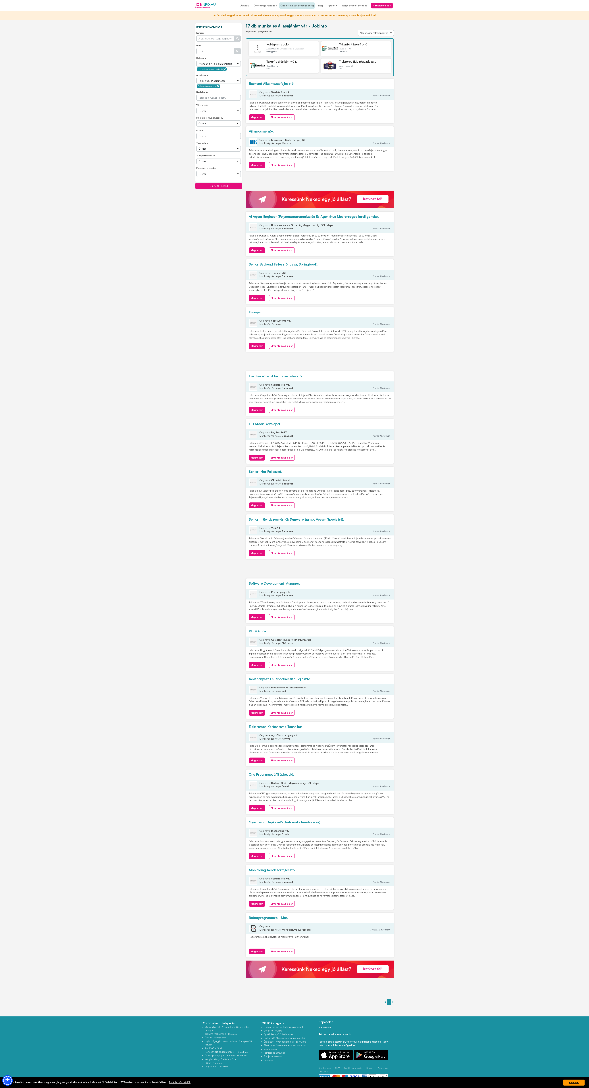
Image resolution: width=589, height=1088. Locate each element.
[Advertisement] (219, 210)
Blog (320, 5)
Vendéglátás (270, 1049)
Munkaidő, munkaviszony (209, 117)
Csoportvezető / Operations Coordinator (228, 1028)
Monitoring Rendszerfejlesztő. (272, 870)
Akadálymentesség (353, 1068)
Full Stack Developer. (265, 424)
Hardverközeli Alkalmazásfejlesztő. (275, 376)
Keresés (200, 32)
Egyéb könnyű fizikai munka (278, 1034)
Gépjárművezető (273, 1056)
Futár (214, 1062)
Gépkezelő (216, 1066)
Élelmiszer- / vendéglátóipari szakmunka (285, 1041)
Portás (215, 1037)
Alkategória (202, 75)
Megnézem (257, 117)
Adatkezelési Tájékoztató (325, 1070)
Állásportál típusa (205, 155)
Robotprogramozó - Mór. (268, 918)
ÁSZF (337, 1068)
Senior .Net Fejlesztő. (265, 471)
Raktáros (268, 1060)
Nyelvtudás (202, 92)
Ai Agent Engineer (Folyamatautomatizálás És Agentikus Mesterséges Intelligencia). (314, 216)
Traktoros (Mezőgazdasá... (357, 61)
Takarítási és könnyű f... (282, 61)
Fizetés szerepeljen (206, 168)
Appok (331, 5)
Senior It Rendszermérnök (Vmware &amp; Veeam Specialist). (296, 519)
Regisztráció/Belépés (354, 5)
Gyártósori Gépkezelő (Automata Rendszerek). (285, 822)
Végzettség (202, 105)
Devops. (255, 312)
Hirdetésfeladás (382, 5)
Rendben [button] (574, 1082)
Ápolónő (213, 1048)
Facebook (383, 1068)
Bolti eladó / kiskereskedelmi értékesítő (284, 1037)
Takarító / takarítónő (353, 44)
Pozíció (200, 130)
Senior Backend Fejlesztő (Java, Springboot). (283, 264)
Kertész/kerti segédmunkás (226, 1051)
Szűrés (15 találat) (218, 186)
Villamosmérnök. (261, 131)
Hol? (198, 45)
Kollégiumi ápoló (277, 44)
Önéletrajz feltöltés (265, 5)
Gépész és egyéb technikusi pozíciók (283, 1026)
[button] (7, 1080)
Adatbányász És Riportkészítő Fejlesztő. (280, 679)
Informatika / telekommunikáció (210, 69)
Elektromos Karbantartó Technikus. (276, 727)
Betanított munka (273, 1030)
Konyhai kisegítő (221, 1059)
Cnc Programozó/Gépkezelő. (271, 774)
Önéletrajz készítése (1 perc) (297, 5)
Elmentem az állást (282, 117)
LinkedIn (370, 1068)
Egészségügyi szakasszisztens (228, 1043)
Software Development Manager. (274, 583)
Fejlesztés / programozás (207, 86)
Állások (244, 5)
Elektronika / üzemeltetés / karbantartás (285, 1045)
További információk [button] (180, 1082)
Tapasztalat (202, 143)
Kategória (201, 58)
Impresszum (325, 1026)
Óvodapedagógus (226, 1055)
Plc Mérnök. (258, 631)
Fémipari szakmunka (274, 1052)
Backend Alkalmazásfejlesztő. (271, 83)
